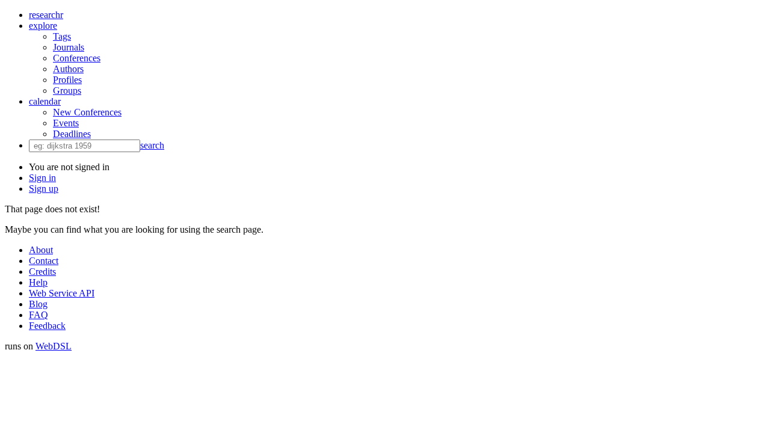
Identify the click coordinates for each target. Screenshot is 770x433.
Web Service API (61, 293)
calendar (45, 101)
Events (66, 123)
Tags (62, 36)
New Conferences (87, 112)
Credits (42, 271)
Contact (43, 261)
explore (43, 25)
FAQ (38, 315)
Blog (38, 304)
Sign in (42, 178)
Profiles (67, 80)
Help (38, 282)
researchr (46, 15)
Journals (68, 47)
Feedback (47, 326)
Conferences (76, 58)
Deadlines (72, 134)
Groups (67, 90)
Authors (68, 69)
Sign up (43, 188)
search (152, 145)
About (41, 250)
